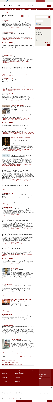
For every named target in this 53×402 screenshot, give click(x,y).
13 (30, 356)
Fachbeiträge (16, 9)
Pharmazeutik (17, 378)
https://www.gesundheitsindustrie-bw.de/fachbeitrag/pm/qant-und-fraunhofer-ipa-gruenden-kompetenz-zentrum (17, 75)
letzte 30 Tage (39, 37)
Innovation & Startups (42, 374)
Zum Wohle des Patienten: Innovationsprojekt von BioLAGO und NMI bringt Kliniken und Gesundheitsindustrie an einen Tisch (18, 125)
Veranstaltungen (23, 9)
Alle (37, 36)
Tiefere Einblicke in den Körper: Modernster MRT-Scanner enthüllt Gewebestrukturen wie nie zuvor (16, 286)
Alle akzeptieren (28, 400)
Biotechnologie (4, 373)
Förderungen (38, 30)
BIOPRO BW (40, 378)
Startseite (3, 12)
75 (27, 16)
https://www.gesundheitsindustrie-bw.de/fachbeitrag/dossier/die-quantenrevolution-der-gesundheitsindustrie (17, 280)
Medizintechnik (4, 374)
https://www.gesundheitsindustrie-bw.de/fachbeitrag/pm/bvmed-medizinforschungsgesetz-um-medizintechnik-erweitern (14, 101)
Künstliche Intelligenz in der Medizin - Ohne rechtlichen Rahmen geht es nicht (22, 140)
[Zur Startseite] (11, 6)
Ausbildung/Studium (5, 377)
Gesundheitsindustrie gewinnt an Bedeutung (13, 33)
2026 (38, 38)
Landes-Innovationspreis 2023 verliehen (11, 248)
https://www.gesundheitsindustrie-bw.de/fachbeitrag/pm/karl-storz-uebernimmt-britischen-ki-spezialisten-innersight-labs (17, 204)
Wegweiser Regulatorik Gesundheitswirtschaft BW (43, 372)
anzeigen (48, 44)
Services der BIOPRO (35, 9)
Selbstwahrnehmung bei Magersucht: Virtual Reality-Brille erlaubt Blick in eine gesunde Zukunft (18, 327)
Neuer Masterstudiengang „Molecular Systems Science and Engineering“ (16, 80)
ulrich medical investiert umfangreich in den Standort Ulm (16, 185)
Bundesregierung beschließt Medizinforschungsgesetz (14, 44)
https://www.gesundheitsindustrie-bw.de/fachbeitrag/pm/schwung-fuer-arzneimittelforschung (15, 62)
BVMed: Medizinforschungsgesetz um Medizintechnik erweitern (17, 95)
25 (22, 16)
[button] (49, 34)
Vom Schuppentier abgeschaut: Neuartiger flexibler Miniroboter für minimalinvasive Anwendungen (21, 108)
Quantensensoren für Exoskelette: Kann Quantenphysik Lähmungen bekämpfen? (21, 341)
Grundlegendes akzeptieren (20, 400)
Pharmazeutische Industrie (6, 376)
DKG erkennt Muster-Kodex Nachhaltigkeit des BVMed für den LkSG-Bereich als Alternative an (17, 235)
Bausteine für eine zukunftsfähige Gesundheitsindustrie (19, 302)
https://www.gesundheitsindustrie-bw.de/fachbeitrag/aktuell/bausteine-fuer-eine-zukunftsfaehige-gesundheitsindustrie (17, 311)
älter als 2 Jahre (39, 40)
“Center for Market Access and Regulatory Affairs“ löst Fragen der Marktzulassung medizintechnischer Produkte (18, 316)
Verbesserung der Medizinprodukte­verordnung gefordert (15, 260)
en (49, 9)
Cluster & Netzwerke (5, 381)
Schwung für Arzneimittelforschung (10, 56)
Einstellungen (50, 400)
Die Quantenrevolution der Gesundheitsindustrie (17, 270)
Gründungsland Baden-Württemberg (7, 378)
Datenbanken (29, 9)
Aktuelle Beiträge (17, 372)
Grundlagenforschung (18, 381)
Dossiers (16, 374)
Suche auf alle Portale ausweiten (9, 360)
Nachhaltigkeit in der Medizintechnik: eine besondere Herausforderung (21, 156)
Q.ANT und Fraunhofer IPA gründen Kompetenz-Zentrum (16, 67)
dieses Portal (39, 23)
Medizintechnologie (17, 377)
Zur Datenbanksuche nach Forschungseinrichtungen (12, 364)
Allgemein (37, 27)
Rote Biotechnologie (18, 376)
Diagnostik (16, 380)
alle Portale (39, 24)
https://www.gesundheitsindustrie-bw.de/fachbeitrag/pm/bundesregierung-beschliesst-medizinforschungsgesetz (18, 51)
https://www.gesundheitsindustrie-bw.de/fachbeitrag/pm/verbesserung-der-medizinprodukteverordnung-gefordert (16, 264)
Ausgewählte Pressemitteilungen (19, 373)
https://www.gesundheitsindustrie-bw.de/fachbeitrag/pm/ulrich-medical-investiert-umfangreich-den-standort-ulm (17, 190)
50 (25, 16)
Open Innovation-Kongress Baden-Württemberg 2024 (15, 22)
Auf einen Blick (4, 372)
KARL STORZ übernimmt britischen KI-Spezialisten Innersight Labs (17, 195)
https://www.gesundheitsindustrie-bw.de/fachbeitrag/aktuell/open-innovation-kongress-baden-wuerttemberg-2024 (16, 28)
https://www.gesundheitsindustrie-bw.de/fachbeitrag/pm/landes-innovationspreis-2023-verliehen (18, 255)
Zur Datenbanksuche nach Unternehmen (10, 362)
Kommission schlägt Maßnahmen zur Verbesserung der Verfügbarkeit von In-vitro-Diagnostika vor (15, 171)
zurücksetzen (48, 42)
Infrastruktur (4, 380)
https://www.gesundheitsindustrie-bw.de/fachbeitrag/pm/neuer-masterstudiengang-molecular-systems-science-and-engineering (17, 90)
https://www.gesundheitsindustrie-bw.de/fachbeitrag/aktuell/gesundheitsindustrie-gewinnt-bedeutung (17, 39)
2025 (38, 39)
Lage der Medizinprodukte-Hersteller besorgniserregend (15, 209)
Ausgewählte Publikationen (19, 382)
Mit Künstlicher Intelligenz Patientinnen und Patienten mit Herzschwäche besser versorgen (16, 221)
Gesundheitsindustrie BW (9, 9)
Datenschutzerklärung (14, 398)
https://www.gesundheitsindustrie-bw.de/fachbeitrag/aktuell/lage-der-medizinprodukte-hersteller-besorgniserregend (15, 215)
